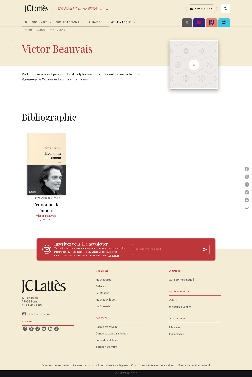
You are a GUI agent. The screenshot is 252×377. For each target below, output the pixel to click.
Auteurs (41, 30)
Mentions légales (117, 365)
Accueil (28, 30)
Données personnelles (56, 365)
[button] (201, 8)
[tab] (26, 22)
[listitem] (25, 329)
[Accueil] (37, 9)
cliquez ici (113, 255)
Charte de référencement (193, 365)
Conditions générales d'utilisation (153, 365)
